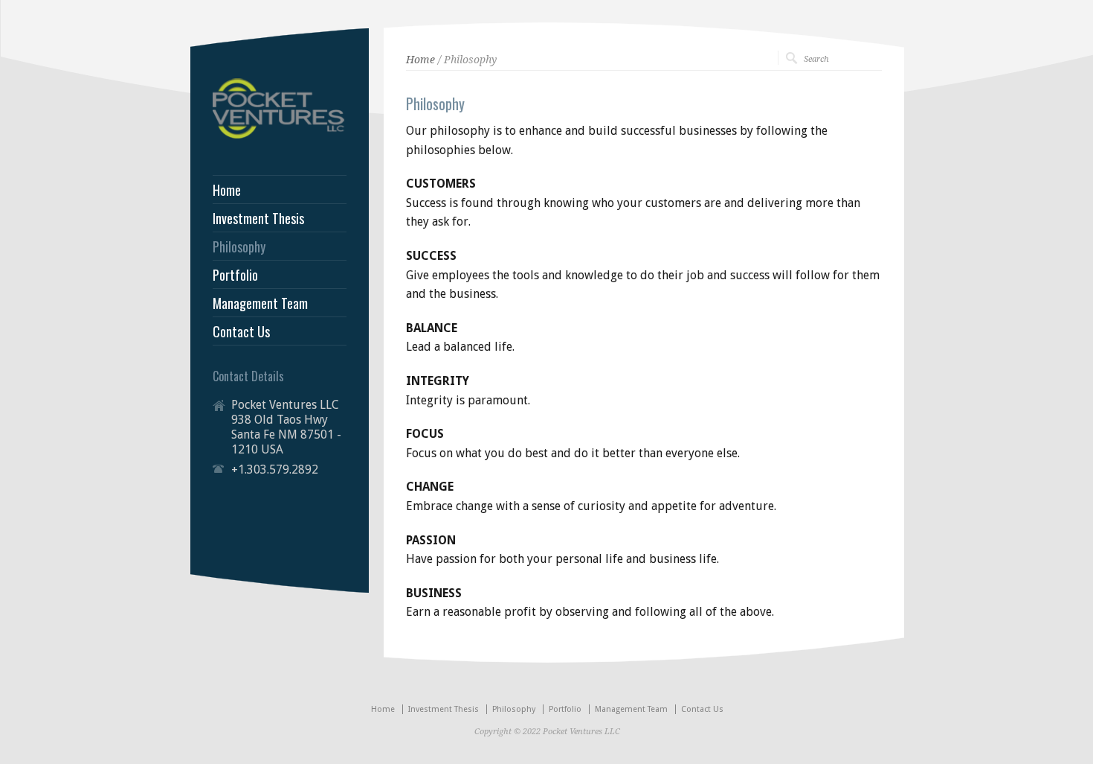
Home (420, 60)
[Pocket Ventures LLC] (279, 136)
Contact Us (241, 331)
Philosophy (239, 246)
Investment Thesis (258, 218)
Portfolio (235, 274)
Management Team (260, 303)
